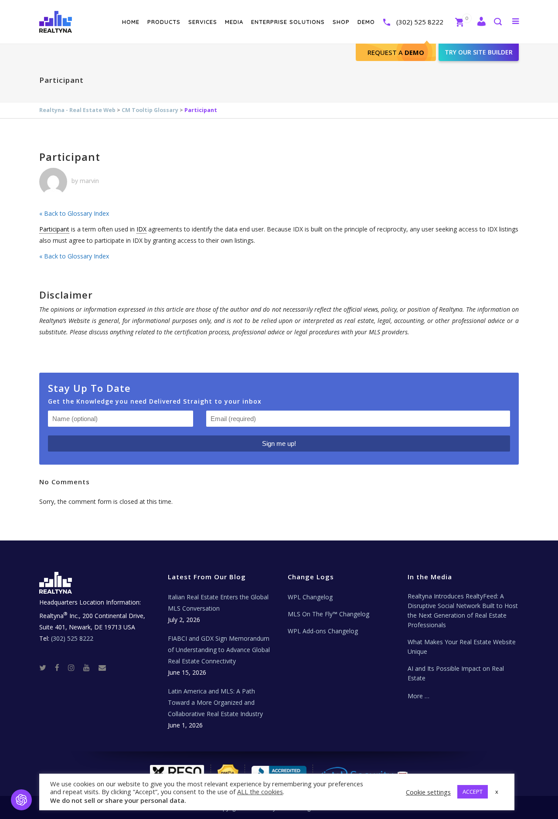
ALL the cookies (260, 791)
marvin (89, 181)
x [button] (496, 791)
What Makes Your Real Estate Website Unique (462, 647)
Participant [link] (54, 229)
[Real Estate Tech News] (102, 667)
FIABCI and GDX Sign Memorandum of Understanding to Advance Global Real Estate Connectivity (219, 649)
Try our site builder (479, 52)
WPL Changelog (310, 597)
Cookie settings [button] (428, 792)
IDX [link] (141, 229)
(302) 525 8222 (419, 21)
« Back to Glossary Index (74, 213)
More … (418, 696)
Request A (395, 52)
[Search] (497, 22)
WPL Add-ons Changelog (323, 631)
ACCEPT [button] (473, 791)
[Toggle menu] (514, 21)
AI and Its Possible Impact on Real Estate (456, 673)
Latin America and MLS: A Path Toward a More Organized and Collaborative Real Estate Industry (215, 702)
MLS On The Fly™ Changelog (328, 614)
